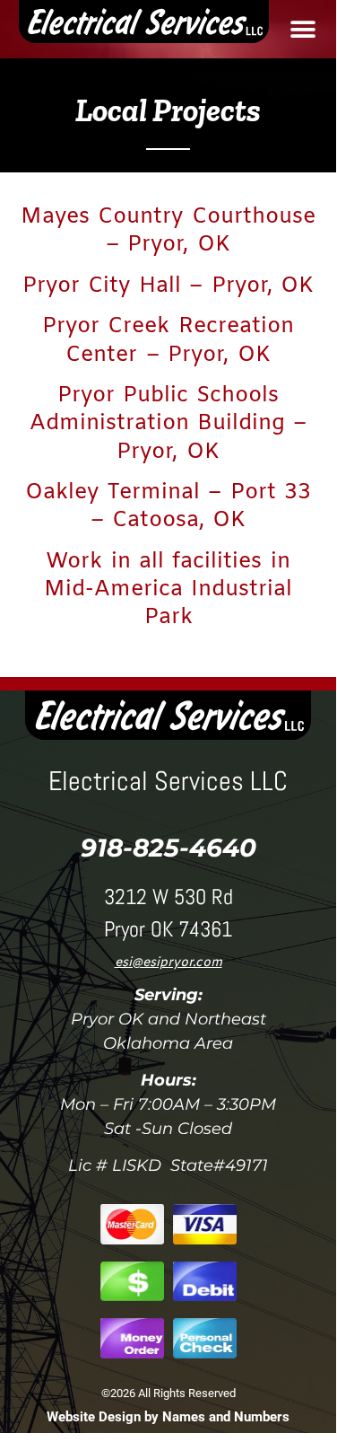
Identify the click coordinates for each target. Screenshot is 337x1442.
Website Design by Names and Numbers (168, 1417)
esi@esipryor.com (168, 963)
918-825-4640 (168, 847)
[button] (302, 29)
